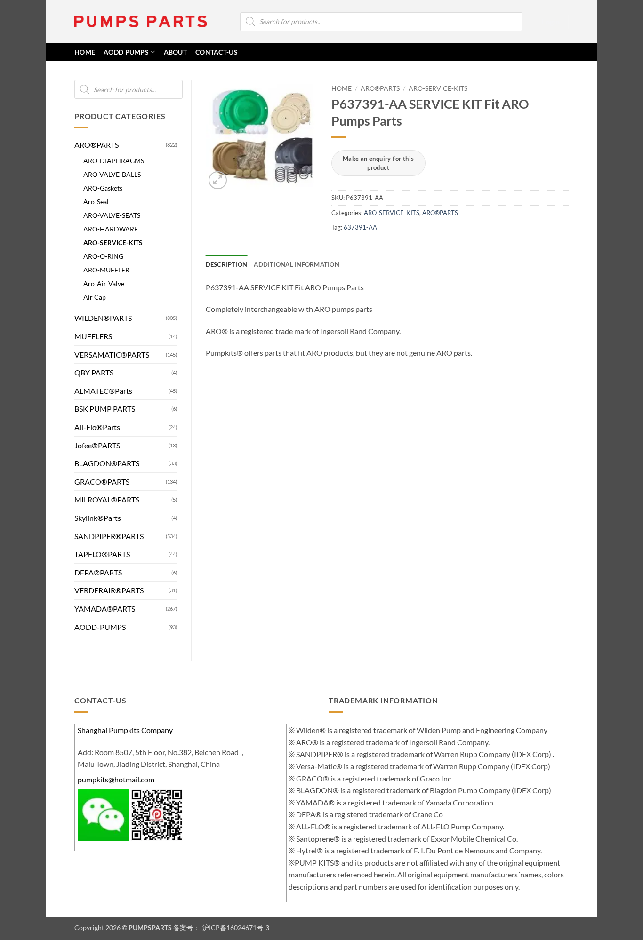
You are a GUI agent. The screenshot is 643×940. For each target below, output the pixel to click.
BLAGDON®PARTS (106, 463)
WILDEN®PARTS (103, 317)
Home (341, 88)
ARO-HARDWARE (110, 229)
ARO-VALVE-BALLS (112, 174)
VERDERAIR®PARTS (109, 590)
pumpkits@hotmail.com (116, 779)
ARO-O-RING (103, 256)
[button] (551, 21)
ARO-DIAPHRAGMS (113, 161)
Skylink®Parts (97, 517)
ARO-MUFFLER (106, 270)
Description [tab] (227, 264)
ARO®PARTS (96, 144)
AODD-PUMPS (100, 626)
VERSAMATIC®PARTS (111, 354)
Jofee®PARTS (97, 445)
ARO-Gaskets (102, 188)
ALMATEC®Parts (103, 390)
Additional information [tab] (296, 264)
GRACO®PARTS (101, 481)
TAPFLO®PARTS (102, 554)
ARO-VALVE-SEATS (111, 215)
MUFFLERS (93, 336)
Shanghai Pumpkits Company (125, 729)
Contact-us (216, 52)
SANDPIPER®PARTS (109, 536)
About (175, 52)
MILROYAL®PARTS (106, 499)
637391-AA (360, 227)
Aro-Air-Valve (103, 283)
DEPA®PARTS (98, 572)
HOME (84, 52)
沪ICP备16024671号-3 (235, 928)
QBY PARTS (93, 372)
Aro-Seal (96, 202)
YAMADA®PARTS (104, 608)
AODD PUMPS (126, 52)
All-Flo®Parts (97, 426)
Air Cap (94, 297)
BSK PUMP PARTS (104, 408)
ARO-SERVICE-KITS (113, 243)
